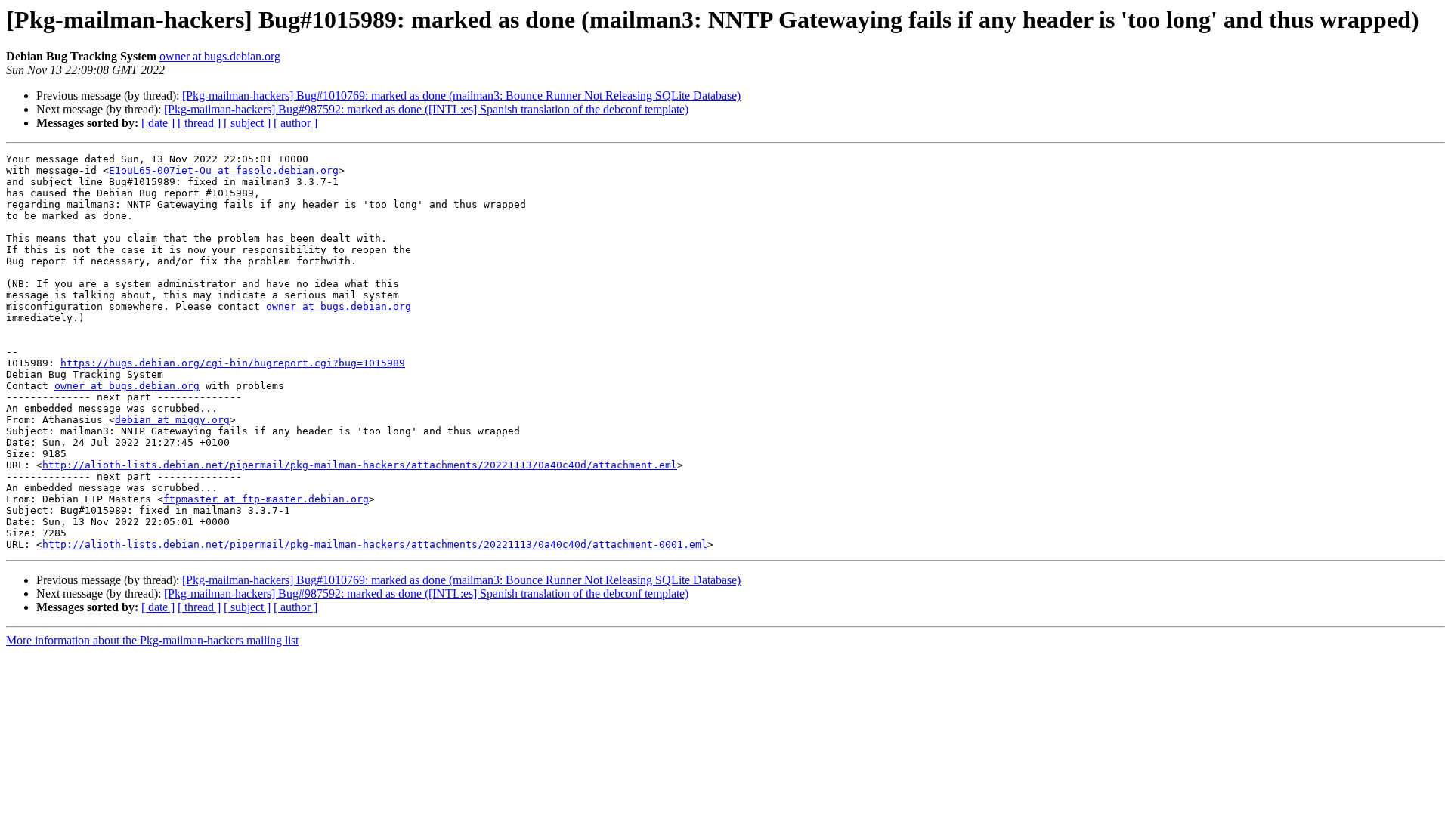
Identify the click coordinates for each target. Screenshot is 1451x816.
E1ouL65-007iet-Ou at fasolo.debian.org (224, 170)
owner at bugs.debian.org (219, 56)
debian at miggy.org (172, 419)
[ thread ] (199, 122)
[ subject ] (247, 122)
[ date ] (158, 122)
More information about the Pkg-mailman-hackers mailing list (152, 640)
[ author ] (295, 122)
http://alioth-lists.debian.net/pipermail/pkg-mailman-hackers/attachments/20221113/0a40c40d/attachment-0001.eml (374, 544)
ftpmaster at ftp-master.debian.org (266, 499)
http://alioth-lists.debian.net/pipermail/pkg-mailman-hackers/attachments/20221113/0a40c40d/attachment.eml (359, 465)
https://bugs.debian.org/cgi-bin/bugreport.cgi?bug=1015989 (232, 363)
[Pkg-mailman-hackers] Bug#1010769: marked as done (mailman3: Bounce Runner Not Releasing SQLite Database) (461, 95)
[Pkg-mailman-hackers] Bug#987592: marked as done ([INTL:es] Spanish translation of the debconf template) (426, 109)
